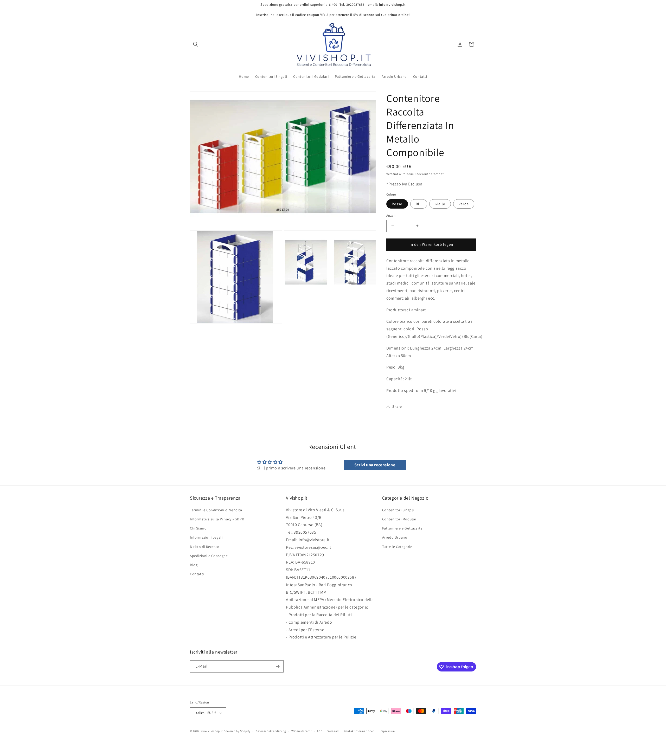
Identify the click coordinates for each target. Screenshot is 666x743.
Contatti (197, 574)
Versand (392, 174)
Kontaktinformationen (359, 731)
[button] (195, 44)
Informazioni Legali (206, 537)
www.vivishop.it (212, 731)
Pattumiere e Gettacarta (402, 528)
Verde (464, 204)
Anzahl (391, 215)
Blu (419, 204)
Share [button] (397, 406)
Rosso (397, 204)
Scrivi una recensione (374, 465)
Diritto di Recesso (205, 546)
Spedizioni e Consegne (209, 555)
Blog (193, 565)
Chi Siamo (198, 528)
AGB (319, 731)
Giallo (440, 204)
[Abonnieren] (277, 666)
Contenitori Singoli (398, 510)
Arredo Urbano (394, 537)
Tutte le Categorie (397, 546)
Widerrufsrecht (301, 731)
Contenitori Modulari (400, 519)
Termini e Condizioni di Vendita (216, 510)
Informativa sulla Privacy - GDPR (217, 519)
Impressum (387, 731)
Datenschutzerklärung (270, 731)
